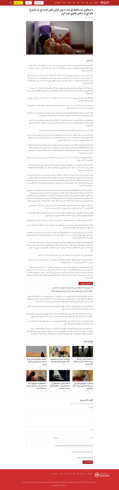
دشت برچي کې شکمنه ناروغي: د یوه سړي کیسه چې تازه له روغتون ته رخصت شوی (73, 288)
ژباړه (78, 2)
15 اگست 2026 (43, 367)
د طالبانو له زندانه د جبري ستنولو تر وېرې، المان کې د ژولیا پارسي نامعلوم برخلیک (72, 291)
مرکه (74, 2)
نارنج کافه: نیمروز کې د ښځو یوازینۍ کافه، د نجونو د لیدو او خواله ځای (60, 360)
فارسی (28, 3)
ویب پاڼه (91, 438)
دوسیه (69, 2)
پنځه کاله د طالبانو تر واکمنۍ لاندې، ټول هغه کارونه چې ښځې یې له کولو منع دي (36, 361)
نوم (92, 430)
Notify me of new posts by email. (85, 458)
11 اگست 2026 (89, 391)
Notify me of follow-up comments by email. (82, 452)
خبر (91, 2)
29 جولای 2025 (89, 17)
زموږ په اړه (57, 2)
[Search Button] (10, 3)
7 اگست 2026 (43, 391)
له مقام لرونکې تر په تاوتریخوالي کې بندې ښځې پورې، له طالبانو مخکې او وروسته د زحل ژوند (60, 386)
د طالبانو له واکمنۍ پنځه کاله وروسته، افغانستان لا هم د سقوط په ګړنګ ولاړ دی (83, 361)
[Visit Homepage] (104, 3)
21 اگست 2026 (66, 364)
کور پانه (96, 2)
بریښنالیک (55, 438)
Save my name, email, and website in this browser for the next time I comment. (74, 446)
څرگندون (90, 408)
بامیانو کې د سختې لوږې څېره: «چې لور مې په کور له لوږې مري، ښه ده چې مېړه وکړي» (83, 386)
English (39, 3)
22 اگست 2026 (89, 367)
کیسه (63, 2)
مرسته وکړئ (18, 3)
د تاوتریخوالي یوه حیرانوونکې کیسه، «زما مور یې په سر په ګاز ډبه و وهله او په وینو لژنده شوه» (36, 386)
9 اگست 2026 (66, 391)
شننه (82, 2)
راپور (87, 2)
